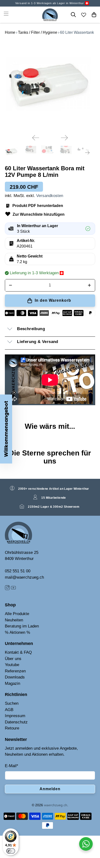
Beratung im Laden (22, 626)
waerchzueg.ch (55, 805)
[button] (6, 429)
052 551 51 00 (17, 571)
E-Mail (11, 766)
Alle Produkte (17, 613)
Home (10, 32)
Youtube (12, 664)
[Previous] (35, 137)
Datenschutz (16, 722)
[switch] (10, 851)
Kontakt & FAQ (18, 652)
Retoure (12, 728)
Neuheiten (14, 620)
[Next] (64, 137)
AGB (9, 709)
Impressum (15, 715)
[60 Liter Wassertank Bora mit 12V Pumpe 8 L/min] (50, 85)
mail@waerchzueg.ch (24, 577)
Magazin (12, 683)
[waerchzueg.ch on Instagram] (7, 589)
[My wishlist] (83, 14)
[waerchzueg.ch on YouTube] (13, 589)
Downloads (15, 677)
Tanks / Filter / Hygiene (37, 32)
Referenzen (15, 671)
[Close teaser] (14, 392)
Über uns (13, 658)
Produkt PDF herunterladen (37, 206)
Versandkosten (49, 195)
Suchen (11, 703)
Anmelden (50, 789)
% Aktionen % (17, 632)
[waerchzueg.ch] (50, 15)
